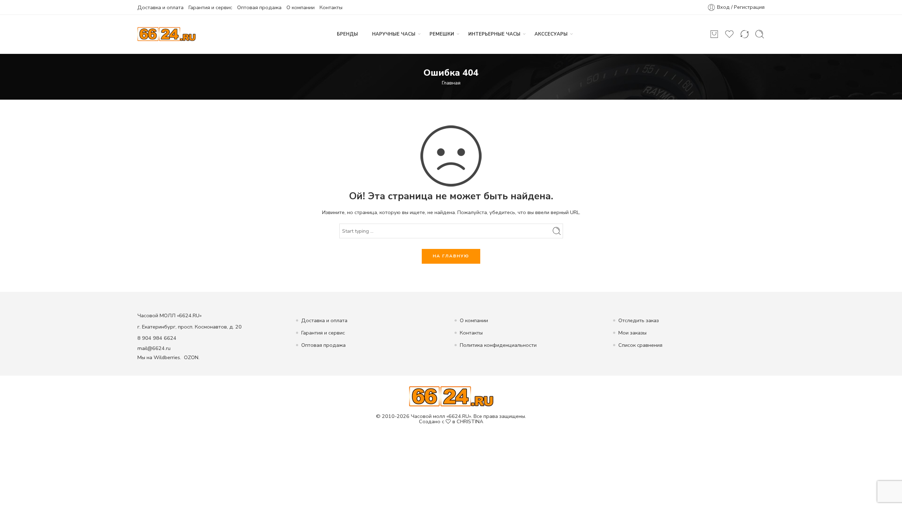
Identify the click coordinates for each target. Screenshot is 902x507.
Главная (451, 82)
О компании (300, 7)
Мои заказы (632, 332)
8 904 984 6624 (157, 338)
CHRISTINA (470, 421)
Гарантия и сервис (210, 7)
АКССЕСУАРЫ (551, 34)
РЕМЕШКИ (442, 34)
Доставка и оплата (160, 7)
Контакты (331, 7)
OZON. (191, 357)
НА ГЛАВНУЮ (451, 256)
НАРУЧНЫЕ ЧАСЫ (393, 34)
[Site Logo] (451, 396)
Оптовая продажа (259, 7)
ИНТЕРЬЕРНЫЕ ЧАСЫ (494, 34)
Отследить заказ (638, 320)
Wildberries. (167, 357)
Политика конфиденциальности (498, 345)
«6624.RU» (458, 416)
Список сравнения (640, 345)
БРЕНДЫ (347, 34)
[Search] (760, 34)
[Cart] (714, 34)
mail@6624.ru (154, 348)
